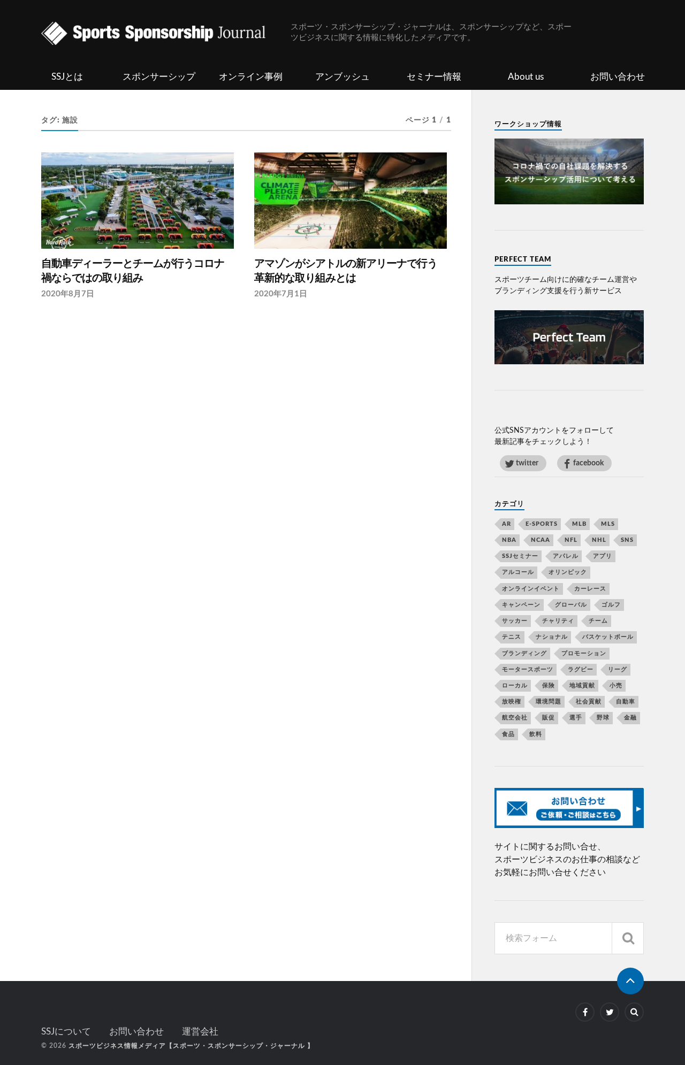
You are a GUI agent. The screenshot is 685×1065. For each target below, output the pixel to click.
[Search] (628, 938)
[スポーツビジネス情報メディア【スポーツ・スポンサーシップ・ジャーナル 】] (166, 34)
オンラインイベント (531, 589)
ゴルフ (611, 605)
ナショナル (552, 637)
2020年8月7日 (67, 294)
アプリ (602, 556)
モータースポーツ (527, 669)
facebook (588, 463)
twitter (527, 463)
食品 (508, 734)
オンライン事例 (251, 76)
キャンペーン (521, 605)
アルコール (518, 572)
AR (506, 524)
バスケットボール (608, 637)
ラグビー (580, 669)
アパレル (566, 556)
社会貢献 (589, 701)
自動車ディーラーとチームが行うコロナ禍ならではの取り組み (132, 271)
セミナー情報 (434, 76)
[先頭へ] (630, 981)
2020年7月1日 (280, 294)
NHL (599, 540)
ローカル (515, 685)
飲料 (535, 734)
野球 (603, 718)
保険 (548, 685)
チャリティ (558, 621)
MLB (579, 524)
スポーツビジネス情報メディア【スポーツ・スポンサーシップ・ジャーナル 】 (191, 1046)
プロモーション (583, 653)
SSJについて (66, 1031)
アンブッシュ (342, 76)
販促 (548, 718)
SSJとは (67, 76)
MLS (608, 524)
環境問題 (548, 701)
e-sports (542, 524)
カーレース (590, 589)
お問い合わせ (617, 76)
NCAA (540, 540)
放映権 (511, 701)
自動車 (625, 701)
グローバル (571, 605)
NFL (571, 540)
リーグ (617, 669)
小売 (616, 685)
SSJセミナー (520, 556)
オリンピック (568, 572)
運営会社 (200, 1031)
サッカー (515, 621)
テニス (511, 637)
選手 (575, 718)
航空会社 (515, 718)
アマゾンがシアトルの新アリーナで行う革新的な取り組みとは (345, 271)
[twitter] (609, 1012)
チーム (598, 621)
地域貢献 (582, 685)
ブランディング (524, 653)
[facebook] (585, 1012)
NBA (509, 540)
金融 (630, 718)
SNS (627, 540)
